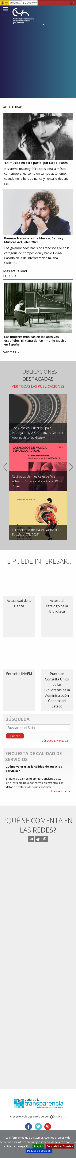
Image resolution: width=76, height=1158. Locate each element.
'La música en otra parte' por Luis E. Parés (36, 163)
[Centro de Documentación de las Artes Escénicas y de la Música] (23, 16)
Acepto (38, 1146)
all (31, 839)
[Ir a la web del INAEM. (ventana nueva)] (38, 2)
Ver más (9, 352)
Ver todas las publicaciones (38, 386)
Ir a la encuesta (60, 791)
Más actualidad (15, 271)
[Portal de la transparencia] (38, 1103)
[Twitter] (38, 1126)
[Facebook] (28, 1126)
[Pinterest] (47, 1126)
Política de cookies (39, 1151)
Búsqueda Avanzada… (56, 740)
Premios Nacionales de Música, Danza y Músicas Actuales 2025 (34, 240)
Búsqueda (17, 719)
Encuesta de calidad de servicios (33, 756)
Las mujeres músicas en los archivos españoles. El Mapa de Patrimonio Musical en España (35, 340)
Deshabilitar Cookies (60, 1146)
